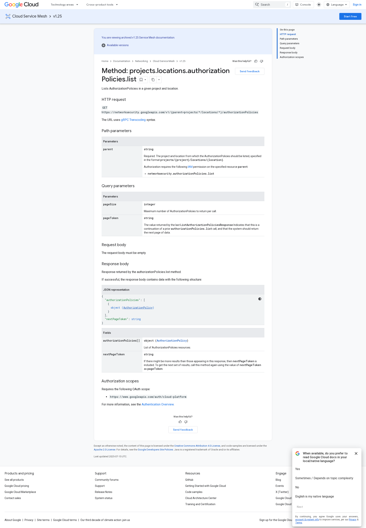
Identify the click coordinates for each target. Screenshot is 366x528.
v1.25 (57, 16)
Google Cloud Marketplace (20, 491)
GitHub (189, 479)
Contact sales (13, 498)
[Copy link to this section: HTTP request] (129, 100)
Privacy (29, 520)
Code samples (193, 491)
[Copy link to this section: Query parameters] (138, 186)
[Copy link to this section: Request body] (130, 245)
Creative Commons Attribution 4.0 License (197, 445)
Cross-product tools (99, 4)
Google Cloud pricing (17, 485)
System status (103, 498)
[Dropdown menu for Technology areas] (78, 4)
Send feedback (250, 71)
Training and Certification (200, 504)
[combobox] (272, 4)
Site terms (43, 520)
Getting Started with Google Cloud (205, 485)
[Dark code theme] (260, 299)
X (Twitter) (282, 491)
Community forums (107, 479)
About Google (13, 520)
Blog (278, 479)
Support (100, 485)
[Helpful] (256, 61)
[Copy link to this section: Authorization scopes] (142, 381)
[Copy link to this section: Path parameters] (135, 131)
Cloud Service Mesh (29, 16)
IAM (190, 166)
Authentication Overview (158, 404)
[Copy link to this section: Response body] (132, 264)
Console (305, 4)
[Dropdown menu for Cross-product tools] (118, 4)
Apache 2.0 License (104, 449)
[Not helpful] (261, 61)
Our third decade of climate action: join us (105, 520)
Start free (350, 16)
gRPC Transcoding (133, 120)
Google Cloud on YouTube (291, 498)
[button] (138, 45)
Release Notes (103, 491)
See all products (14, 479)
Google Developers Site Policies (155, 449)
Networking (141, 61)
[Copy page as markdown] (153, 79)
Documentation (121, 61)
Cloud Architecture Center (201, 498)
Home (105, 61)
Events (280, 485)
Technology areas (62, 4)
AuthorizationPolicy (137, 307)
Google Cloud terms (65, 520)
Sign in (357, 4)
